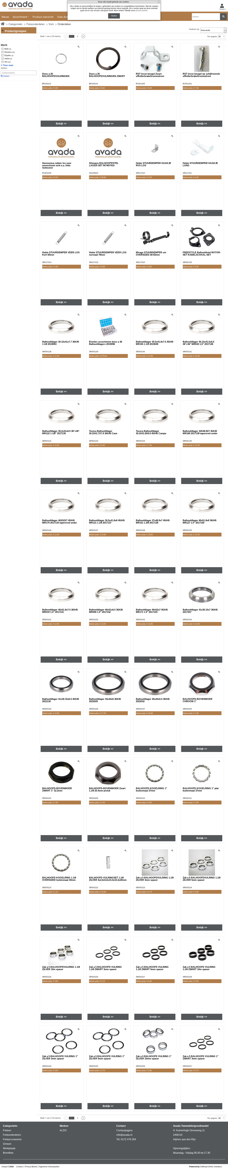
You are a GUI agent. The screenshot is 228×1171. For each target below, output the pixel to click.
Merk (4, 45)
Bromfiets (8, 1152)
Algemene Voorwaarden (49, 1167)
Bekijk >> (61, 123)
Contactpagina (124, 1130)
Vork (51, 24)
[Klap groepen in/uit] (2, 30)
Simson (7, 1144)
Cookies (19, 1167)
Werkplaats (9, 1148)
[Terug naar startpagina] (17, 5)
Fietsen (7, 1130)
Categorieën (15, 24)
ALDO (63, 1130)
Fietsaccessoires (12, 1139)
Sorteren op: (194, 29)
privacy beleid (141, 10)
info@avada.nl (124, 1135)
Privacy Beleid (31, 1167)
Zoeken (4, 68)
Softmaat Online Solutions (211, 1167)
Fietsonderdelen (35, 24)
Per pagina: (212, 36)
